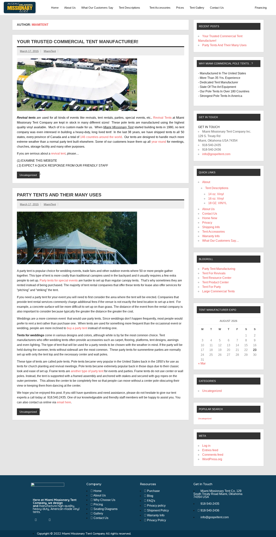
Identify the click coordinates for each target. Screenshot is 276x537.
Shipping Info (211, 227)
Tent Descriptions (129, 7)
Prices (180, 7)
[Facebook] (35, 520)
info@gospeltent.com (216, 154)
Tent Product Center (215, 282)
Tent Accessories (159, 7)
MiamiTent (50, 51)
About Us (70, 7)
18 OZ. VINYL (217, 203)
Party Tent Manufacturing (218, 268)
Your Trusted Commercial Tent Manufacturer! (77, 41)
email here (64, 402)
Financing (261, 7)
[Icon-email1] (42, 520)
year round (159, 141)
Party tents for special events (59, 280)
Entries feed (210, 450)
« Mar (202, 363)
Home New (209, 218)
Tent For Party (211, 286)
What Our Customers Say (97, 7)
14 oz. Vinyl (216, 194)
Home (55, 7)
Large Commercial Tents (218, 291)
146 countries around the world (101, 137)
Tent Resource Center (216, 277)
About (206, 182)
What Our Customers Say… (220, 240)
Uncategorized (28, 174)
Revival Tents (162, 117)
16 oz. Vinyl (216, 198)
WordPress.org (212, 459)
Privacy (207, 222)
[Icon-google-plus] (56, 520)
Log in (206, 445)
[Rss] (49, 520)
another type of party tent (87, 371)
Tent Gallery (197, 7)
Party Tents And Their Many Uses (59, 194)
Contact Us (217, 7)
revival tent (58, 153)
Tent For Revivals (213, 273)
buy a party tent (77, 328)
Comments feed (212, 454)
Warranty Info (211, 236)
